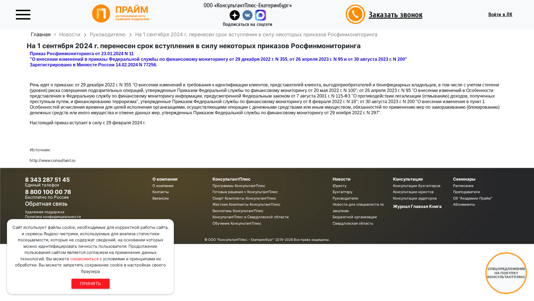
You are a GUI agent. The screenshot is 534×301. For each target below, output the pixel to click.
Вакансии (160, 198)
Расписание (463, 186)
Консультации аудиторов (415, 198)
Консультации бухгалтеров (416, 186)
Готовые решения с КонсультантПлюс (245, 192)
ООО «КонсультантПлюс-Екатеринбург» (248, 5)
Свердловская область (353, 223)
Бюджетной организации (355, 217)
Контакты (160, 192)
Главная (41, 34)
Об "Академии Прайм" (472, 198)
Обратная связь (46, 203)
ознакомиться (84, 258)
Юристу (340, 186)
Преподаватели (466, 192)
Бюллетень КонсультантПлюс (237, 211)
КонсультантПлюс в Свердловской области (250, 217)
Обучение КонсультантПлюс (236, 223)
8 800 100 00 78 (48, 191)
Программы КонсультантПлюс (238, 186)
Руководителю (345, 198)
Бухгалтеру (342, 192)
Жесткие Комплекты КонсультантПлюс (246, 204)
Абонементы (464, 204)
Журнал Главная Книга (417, 206)
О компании (163, 186)
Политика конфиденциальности (53, 217)
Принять (90, 283)
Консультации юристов (413, 192)
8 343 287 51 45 (47, 179)
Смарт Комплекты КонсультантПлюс (244, 198)
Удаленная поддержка (44, 212)
